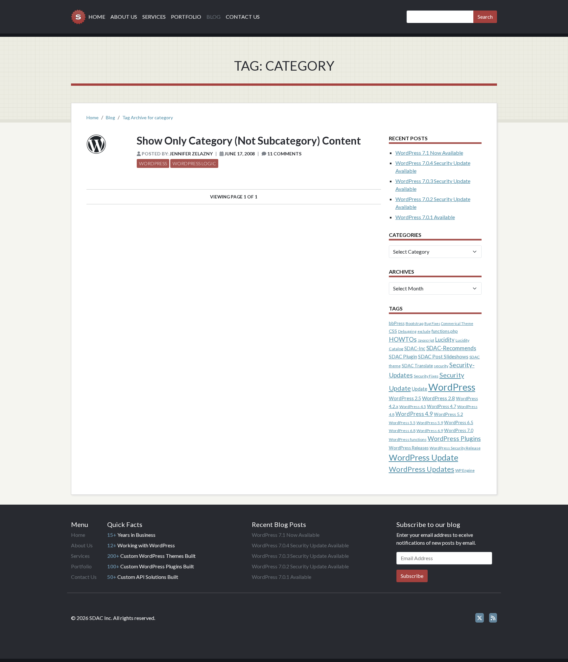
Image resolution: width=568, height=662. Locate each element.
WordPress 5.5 (402, 422)
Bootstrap (414, 323)
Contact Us (243, 16)
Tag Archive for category (147, 117)
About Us (123, 16)
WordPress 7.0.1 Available (425, 217)
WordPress (153, 163)
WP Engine (465, 470)
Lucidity (445, 339)
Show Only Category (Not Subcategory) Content (249, 140)
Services (154, 16)
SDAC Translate (417, 365)
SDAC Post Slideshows (443, 356)
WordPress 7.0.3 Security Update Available (300, 556)
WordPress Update (423, 457)
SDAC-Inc (414, 348)
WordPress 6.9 (429, 430)
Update (419, 389)
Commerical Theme (457, 323)
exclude (424, 331)
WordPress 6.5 (458, 422)
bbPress (397, 323)
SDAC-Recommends (451, 348)
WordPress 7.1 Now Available (429, 152)
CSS (393, 331)
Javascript (426, 340)
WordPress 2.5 (405, 398)
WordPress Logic (194, 163)
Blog (213, 16)
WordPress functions (408, 439)
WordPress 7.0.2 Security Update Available (300, 566)
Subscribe (412, 576)
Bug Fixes (432, 323)
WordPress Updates (421, 469)
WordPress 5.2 (448, 414)
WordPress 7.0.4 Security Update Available (300, 545)
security (441, 365)
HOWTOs (403, 339)
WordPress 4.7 (441, 406)
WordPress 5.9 (429, 422)
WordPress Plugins (454, 438)
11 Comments (284, 153)
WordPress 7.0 (458, 430)
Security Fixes (426, 376)
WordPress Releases (409, 447)
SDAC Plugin (403, 356)
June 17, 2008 (240, 153)
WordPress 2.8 (438, 398)
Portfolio (186, 16)
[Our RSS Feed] (493, 618)
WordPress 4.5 (412, 406)
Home (96, 16)
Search (485, 16)
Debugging (407, 331)
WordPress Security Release (455, 447)
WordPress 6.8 (402, 430)
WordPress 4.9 (414, 414)
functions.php (445, 331)
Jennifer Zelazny (191, 153)
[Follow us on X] (479, 618)
